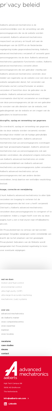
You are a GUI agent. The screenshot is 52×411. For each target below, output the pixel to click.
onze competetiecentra (12, 322)
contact (5, 354)
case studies (7, 345)
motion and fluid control (12, 283)
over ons (5, 310)
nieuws (4, 349)
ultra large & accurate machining (16, 295)
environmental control (11, 287)
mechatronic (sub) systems (14, 299)
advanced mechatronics (12, 314)
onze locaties (7, 334)
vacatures (6, 341)
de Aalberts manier (10, 318)
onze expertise (8, 326)
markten (5, 330)
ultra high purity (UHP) (11, 291)
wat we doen (7, 279)
